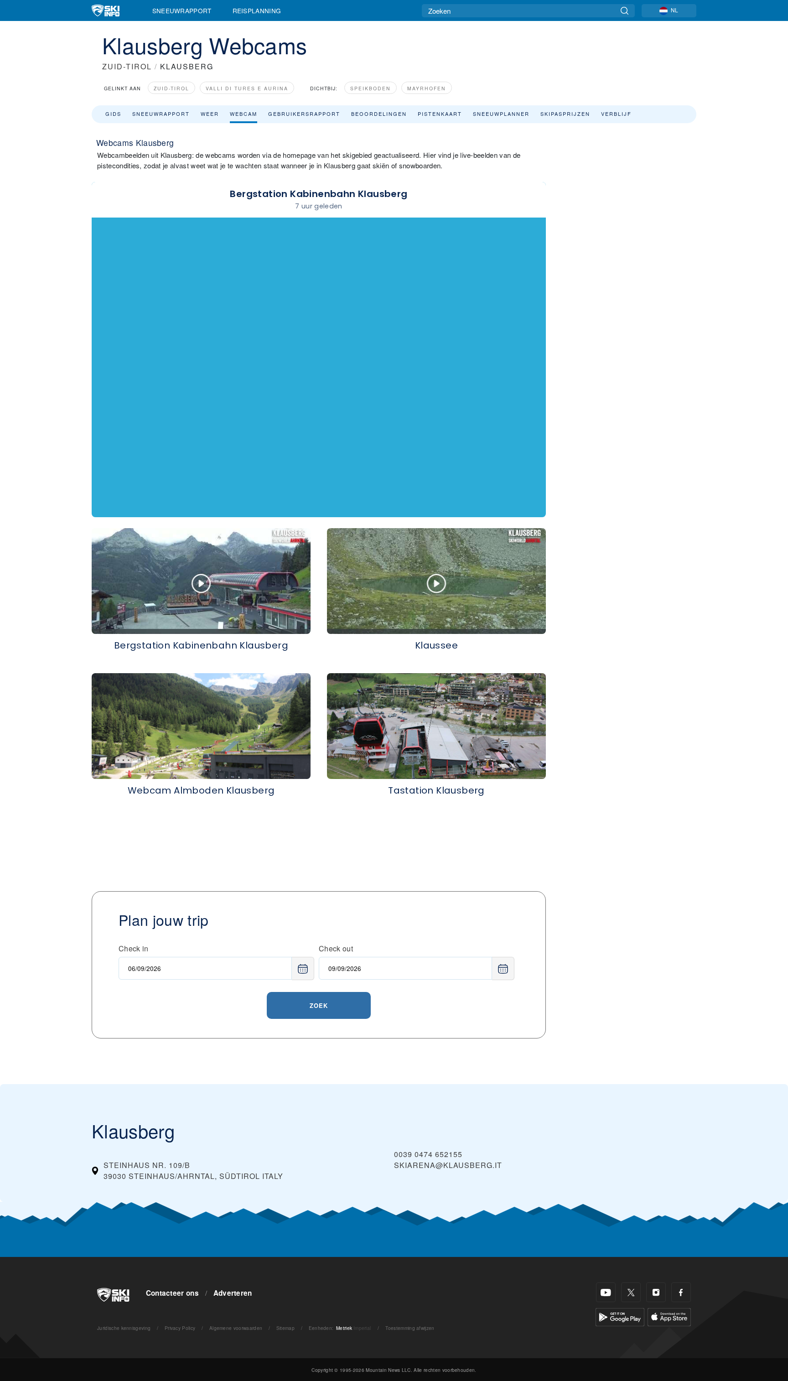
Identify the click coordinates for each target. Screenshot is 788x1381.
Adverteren (232, 1293)
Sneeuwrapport (182, 10)
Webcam (243, 113)
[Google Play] (620, 1316)
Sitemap (285, 1327)
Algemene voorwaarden (235, 1327)
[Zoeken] (624, 10)
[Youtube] (606, 1292)
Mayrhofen (426, 88)
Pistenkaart (440, 113)
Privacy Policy (180, 1327)
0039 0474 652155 (428, 1154)
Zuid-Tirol (171, 88)
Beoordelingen (379, 113)
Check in (134, 948)
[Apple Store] (669, 1316)
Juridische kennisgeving (123, 1327)
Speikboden (370, 88)
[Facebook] (681, 1292)
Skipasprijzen (565, 113)
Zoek (319, 1005)
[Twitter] (631, 1292)
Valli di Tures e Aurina (247, 88)
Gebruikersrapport (304, 113)
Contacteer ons (172, 1293)
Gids (113, 113)
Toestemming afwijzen (409, 1327)
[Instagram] (656, 1292)
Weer (210, 113)
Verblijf (616, 113)
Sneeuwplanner (501, 113)
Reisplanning (257, 10)
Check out (336, 948)
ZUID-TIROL (127, 66)
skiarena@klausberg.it (448, 1165)
